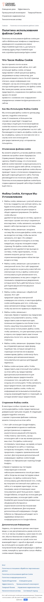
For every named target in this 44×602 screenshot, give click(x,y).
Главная (5, 26)
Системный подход (30, 591)
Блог (3, 565)
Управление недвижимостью (13, 16)
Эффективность (24, 9)
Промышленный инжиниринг (14, 12)
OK (26, 599)
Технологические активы (12, 19)
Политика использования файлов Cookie (17, 574)
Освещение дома (9, 9)
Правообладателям (9, 581)
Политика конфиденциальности (14, 577)
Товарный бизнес (35, 12)
